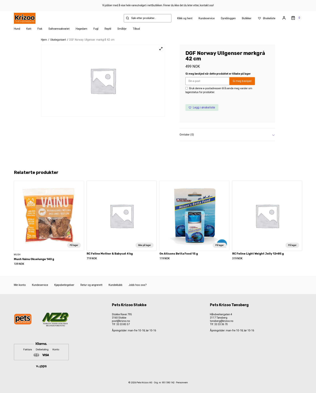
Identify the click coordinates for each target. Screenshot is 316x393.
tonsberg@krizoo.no (221, 320)
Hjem (44, 39)
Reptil (108, 28)
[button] (201, 107)
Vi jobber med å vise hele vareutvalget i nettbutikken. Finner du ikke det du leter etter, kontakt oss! (158, 5)
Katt (28, 28)
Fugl (95, 28)
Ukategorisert (58, 39)
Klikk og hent (184, 18)
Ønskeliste (268, 18)
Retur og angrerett (91, 285)
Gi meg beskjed (242, 81)
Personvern (182, 382)
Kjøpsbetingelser (64, 285)
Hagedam (81, 28)
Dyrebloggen (228, 18)
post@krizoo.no (121, 320)
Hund (17, 28)
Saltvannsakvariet (58, 28)
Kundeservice (207, 18)
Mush (17, 254)
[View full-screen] (161, 48)
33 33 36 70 (221, 324)
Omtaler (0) (187, 134)
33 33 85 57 (123, 324)
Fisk (39, 28)
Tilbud (136, 28)
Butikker (246, 18)
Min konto (20, 285)
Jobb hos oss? (138, 285)
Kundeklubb (115, 285)
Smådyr (122, 28)
